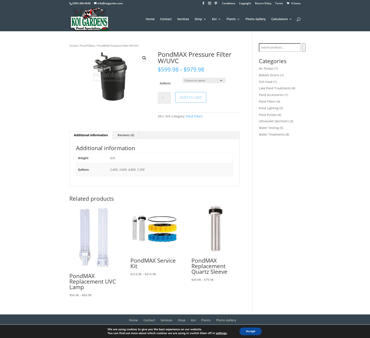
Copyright (245, 3)
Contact (166, 19)
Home (150, 19)
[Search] (304, 47)
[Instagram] (209, 4)
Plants (231, 19)
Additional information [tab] (91, 135)
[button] (144, 58)
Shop (198, 19)
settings (221, 333)
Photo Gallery (256, 19)
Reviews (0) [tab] (126, 135)
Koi (214, 19)
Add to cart (191, 97)
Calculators (279, 19)
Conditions (228, 3)
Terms (279, 3)
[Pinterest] (216, 4)
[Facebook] (203, 4)
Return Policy (263, 3)
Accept (250, 331)
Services (183, 19)
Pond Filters (87, 46)
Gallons (165, 83)
